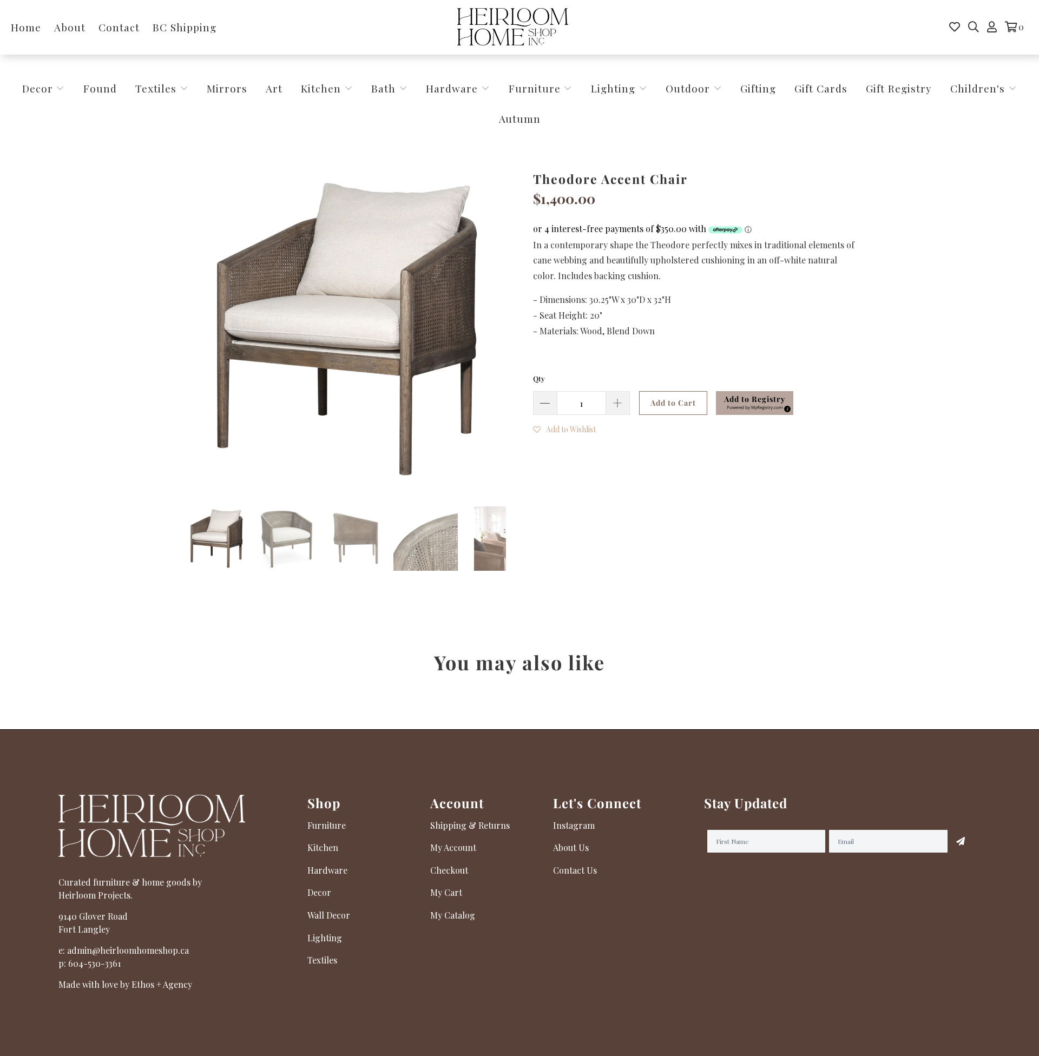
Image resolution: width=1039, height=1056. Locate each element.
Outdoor (689, 88)
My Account (453, 847)
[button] (754, 403)
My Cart (446, 892)
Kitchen (321, 88)
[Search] (973, 27)
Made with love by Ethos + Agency (125, 984)
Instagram (574, 825)
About (70, 27)
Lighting (615, 88)
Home (26, 27)
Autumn (520, 118)
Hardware (453, 88)
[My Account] (992, 27)
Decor (39, 88)
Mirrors (227, 88)
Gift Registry (899, 88)
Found (100, 88)
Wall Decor (328, 915)
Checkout (449, 870)
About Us (571, 847)
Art (274, 88)
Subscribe (960, 841)
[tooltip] (786, 407)
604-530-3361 (94, 963)
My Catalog (452, 915)
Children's (979, 88)
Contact (119, 27)
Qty (539, 378)
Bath (385, 88)
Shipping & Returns (470, 825)
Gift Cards (820, 88)
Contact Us (575, 870)
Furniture (535, 88)
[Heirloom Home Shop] (512, 27)
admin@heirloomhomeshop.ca (128, 950)
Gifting (758, 88)
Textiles (157, 88)
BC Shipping (184, 27)
